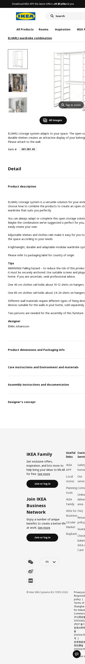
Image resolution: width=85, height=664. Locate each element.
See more (44, 474)
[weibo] (30, 571)
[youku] (30, 580)
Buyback (71, 534)
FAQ (80, 511)
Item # (12, 149)
